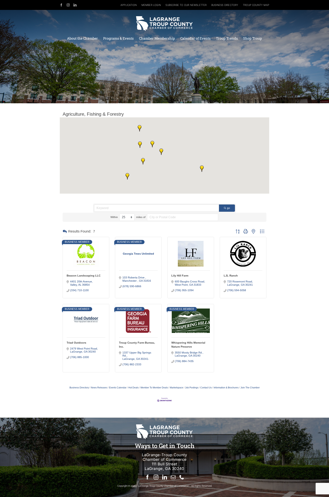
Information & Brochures (226, 387)
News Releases (99, 387)
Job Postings (191, 387)
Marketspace (176, 387)
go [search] (228, 207)
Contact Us (206, 387)
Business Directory (79, 387)
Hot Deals (133, 387)
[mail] (173, 477)
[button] (152, 144)
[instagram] (68, 4)
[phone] (181, 477)
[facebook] (61, 4)
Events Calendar (117, 387)
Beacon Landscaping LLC (84, 275)
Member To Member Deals (154, 387)
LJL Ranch (231, 275)
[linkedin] (75, 4)
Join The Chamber (250, 387)
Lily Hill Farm (179, 275)
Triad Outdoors (76, 342)
